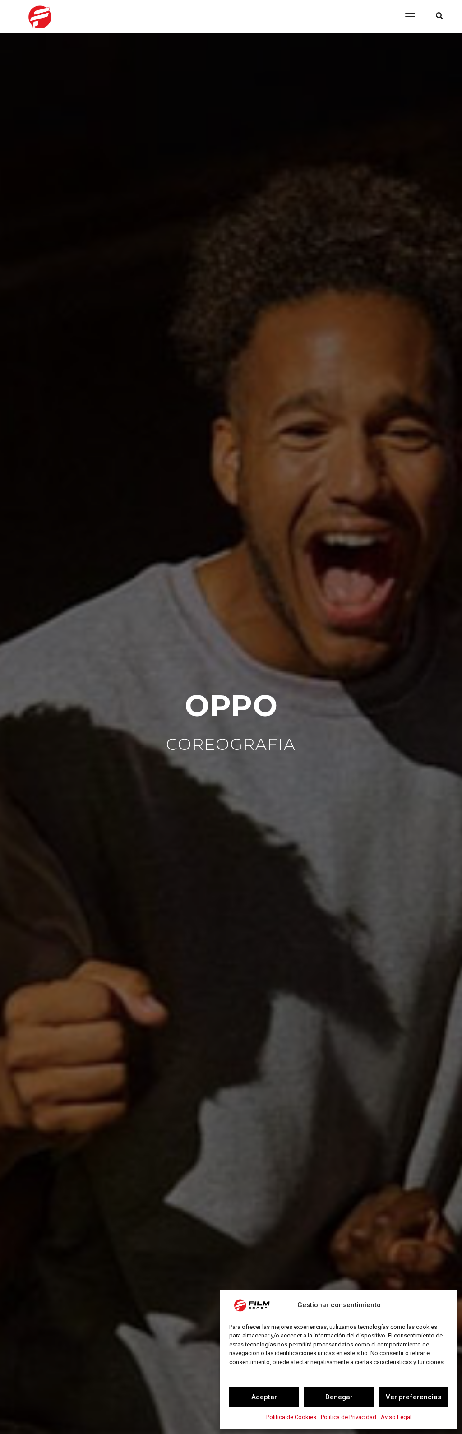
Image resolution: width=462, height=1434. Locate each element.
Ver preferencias (413, 1397)
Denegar (339, 1397)
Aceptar (264, 1397)
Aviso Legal (396, 1417)
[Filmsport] (62, 16)
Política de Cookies (291, 1417)
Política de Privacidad (348, 1417)
